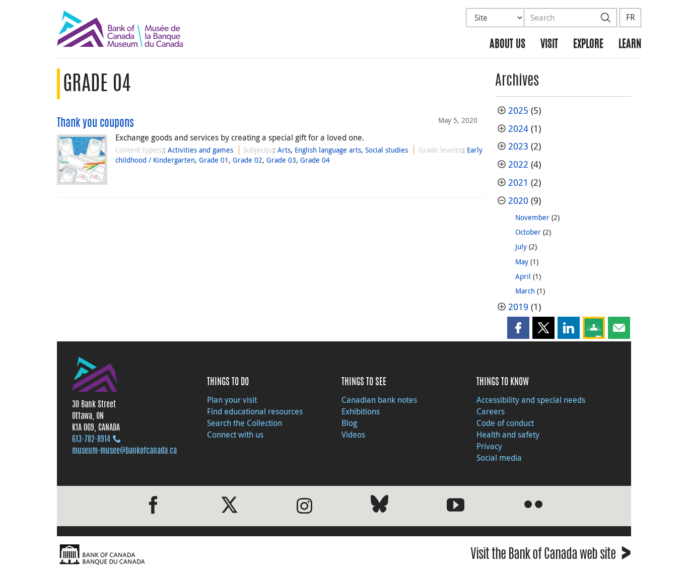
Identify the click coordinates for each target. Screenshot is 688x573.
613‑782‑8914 (91, 440)
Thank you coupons (95, 123)
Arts (284, 150)
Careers (490, 411)
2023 (518, 146)
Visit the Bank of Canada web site (550, 555)
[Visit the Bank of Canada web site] (198, 554)
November (532, 217)
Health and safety (507, 434)
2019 (518, 307)
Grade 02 (247, 160)
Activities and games (200, 150)
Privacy (489, 446)
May (521, 261)
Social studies (386, 150)
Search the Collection (244, 422)
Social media (499, 457)
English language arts (328, 150)
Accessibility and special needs (530, 399)
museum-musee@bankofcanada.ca (124, 451)
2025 (518, 110)
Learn (629, 44)
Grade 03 (281, 160)
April (523, 276)
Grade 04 (315, 160)
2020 (518, 200)
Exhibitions (360, 411)
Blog (349, 422)
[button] (518, 328)
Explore (588, 44)
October (528, 232)
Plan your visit (232, 399)
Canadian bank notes (379, 399)
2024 (518, 128)
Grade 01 (214, 160)
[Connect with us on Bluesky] (379, 506)
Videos (353, 434)
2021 (518, 182)
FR (630, 17)
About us (507, 44)
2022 (518, 164)
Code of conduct (505, 422)
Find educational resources (255, 411)
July (521, 246)
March (525, 291)
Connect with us (235, 434)
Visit (549, 44)
